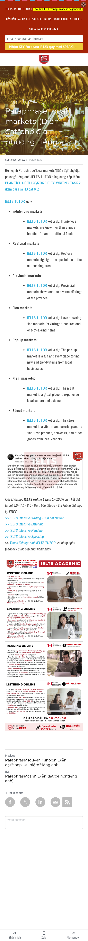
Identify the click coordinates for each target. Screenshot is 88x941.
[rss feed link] (67, 802)
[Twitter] (25, 802)
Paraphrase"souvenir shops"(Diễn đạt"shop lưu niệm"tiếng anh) (36, 762)
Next (7, 771)
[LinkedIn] (40, 802)
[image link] (44, 59)
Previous (10, 755)
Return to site (15, 793)
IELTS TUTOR (15, 201)
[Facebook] (10, 802)
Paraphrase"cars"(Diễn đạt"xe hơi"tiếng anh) (41, 778)
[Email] (55, 802)
